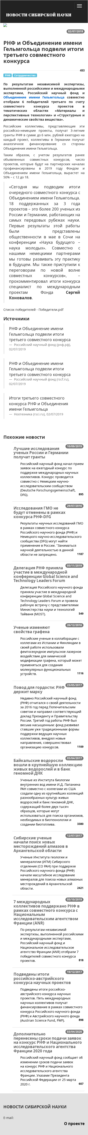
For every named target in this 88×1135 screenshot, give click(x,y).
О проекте (74, 1123)
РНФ (7, 75)
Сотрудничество (25, 75)
